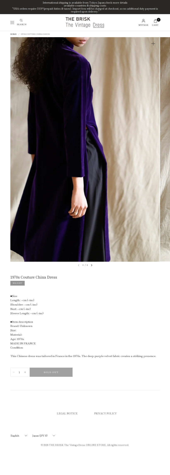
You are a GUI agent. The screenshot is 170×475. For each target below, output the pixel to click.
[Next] (91, 265)
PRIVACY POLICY (105, 413)
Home (13, 34)
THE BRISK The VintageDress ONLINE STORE (77, 445)
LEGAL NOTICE (67, 413)
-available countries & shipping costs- (85, 5)
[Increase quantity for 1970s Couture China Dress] (25, 372)
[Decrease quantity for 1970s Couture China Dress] (14, 372)
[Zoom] (153, 44)
